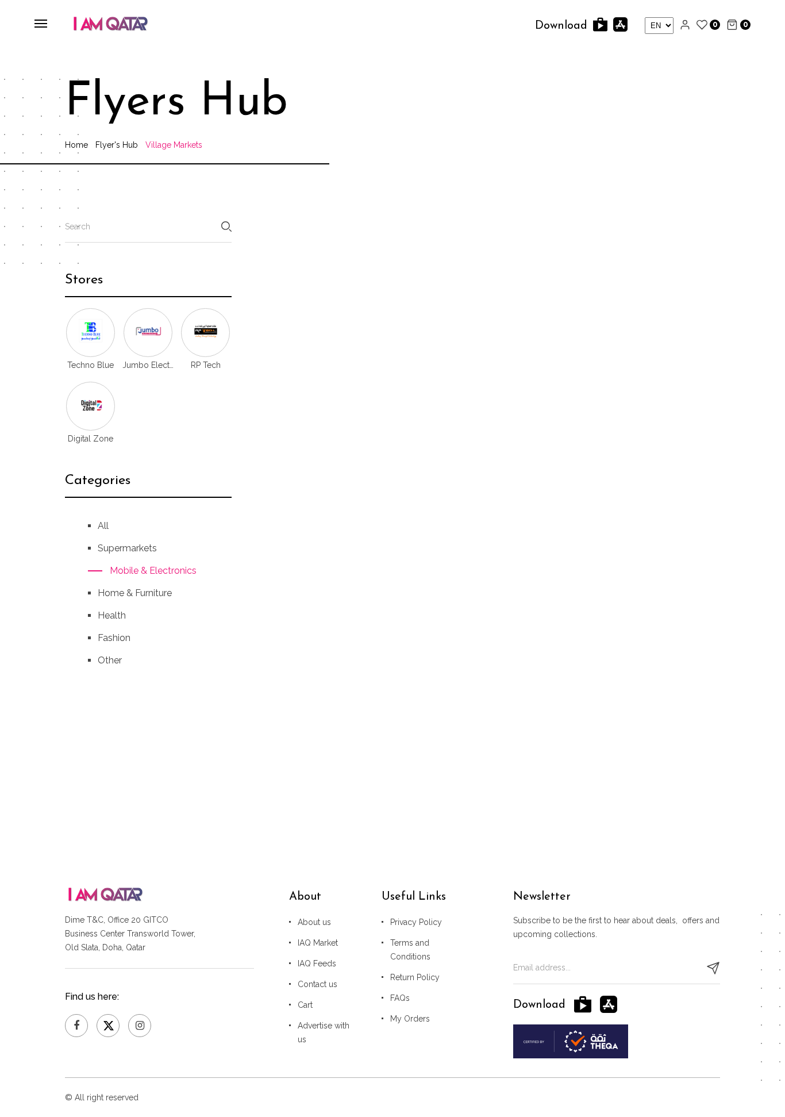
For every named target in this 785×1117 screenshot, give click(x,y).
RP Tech (206, 365)
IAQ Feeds (317, 963)
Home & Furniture (135, 593)
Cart (305, 1004)
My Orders (410, 1018)
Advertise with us (323, 1032)
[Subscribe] (713, 968)
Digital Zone (90, 438)
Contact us (317, 984)
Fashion (114, 637)
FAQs (400, 998)
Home (76, 144)
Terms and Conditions (410, 949)
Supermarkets (127, 548)
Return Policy (415, 977)
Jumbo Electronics (148, 365)
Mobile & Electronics (153, 570)
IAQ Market (318, 942)
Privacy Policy (416, 922)
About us (314, 922)
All (103, 525)
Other (110, 660)
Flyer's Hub (116, 144)
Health (112, 615)
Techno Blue (90, 365)
